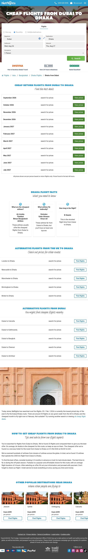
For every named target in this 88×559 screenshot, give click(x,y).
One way (8, 32)
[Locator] (39, 38)
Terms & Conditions (43, 534)
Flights (7, 75)
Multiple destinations (34, 32)
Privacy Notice (31, 534)
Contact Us (21, 534)
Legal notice (55, 534)
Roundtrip (19, 32)
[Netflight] (8, 3)
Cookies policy (65, 534)
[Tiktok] (85, 550)
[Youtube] (77, 550)
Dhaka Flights (36, 75)
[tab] (44, 26)
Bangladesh (23, 75)
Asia (14, 75)
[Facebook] (69, 550)
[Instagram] (73, 550)
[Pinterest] (81, 550)
